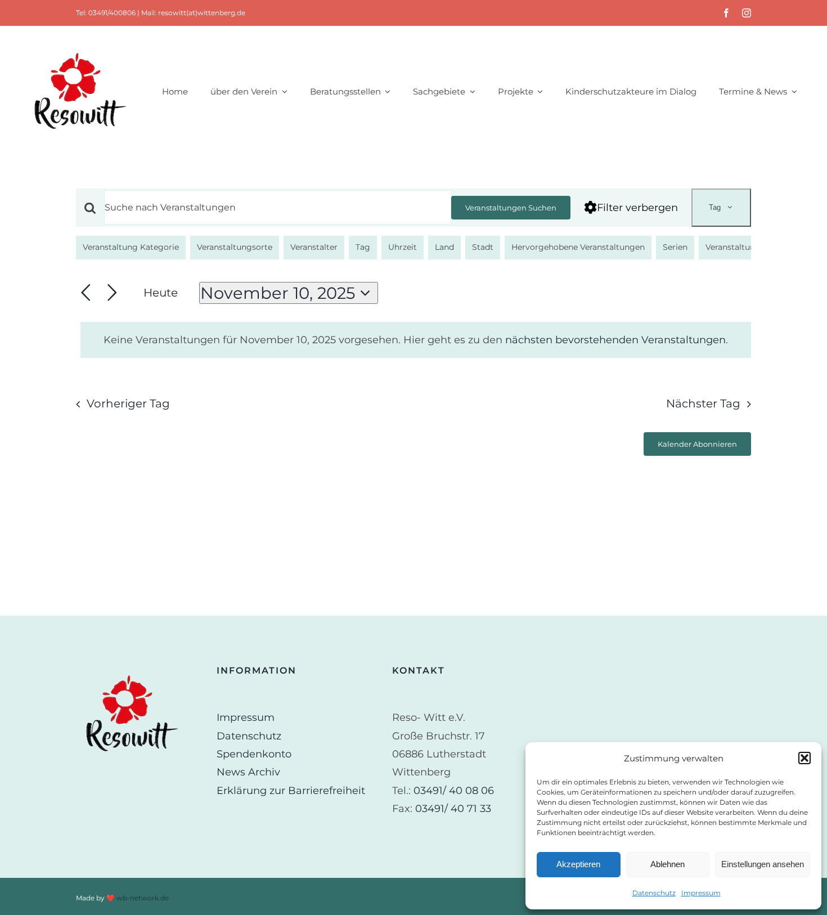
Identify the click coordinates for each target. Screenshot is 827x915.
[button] (804, 758)
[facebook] (726, 12)
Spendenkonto (254, 754)
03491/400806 (112, 12)
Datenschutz (654, 893)
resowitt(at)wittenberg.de (201, 12)
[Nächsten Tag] (112, 293)
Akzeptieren (578, 864)
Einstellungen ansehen (762, 864)
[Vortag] (86, 293)
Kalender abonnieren (697, 443)
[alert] (415, 340)
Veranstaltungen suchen (510, 207)
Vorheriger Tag (128, 403)
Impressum (701, 893)
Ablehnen (667, 864)
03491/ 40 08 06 (454, 790)
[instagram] (746, 12)
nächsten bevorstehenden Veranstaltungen (615, 340)
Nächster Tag (703, 403)
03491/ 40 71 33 (453, 808)
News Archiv (248, 772)
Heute (160, 292)
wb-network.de (142, 898)
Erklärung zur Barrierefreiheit (291, 790)
